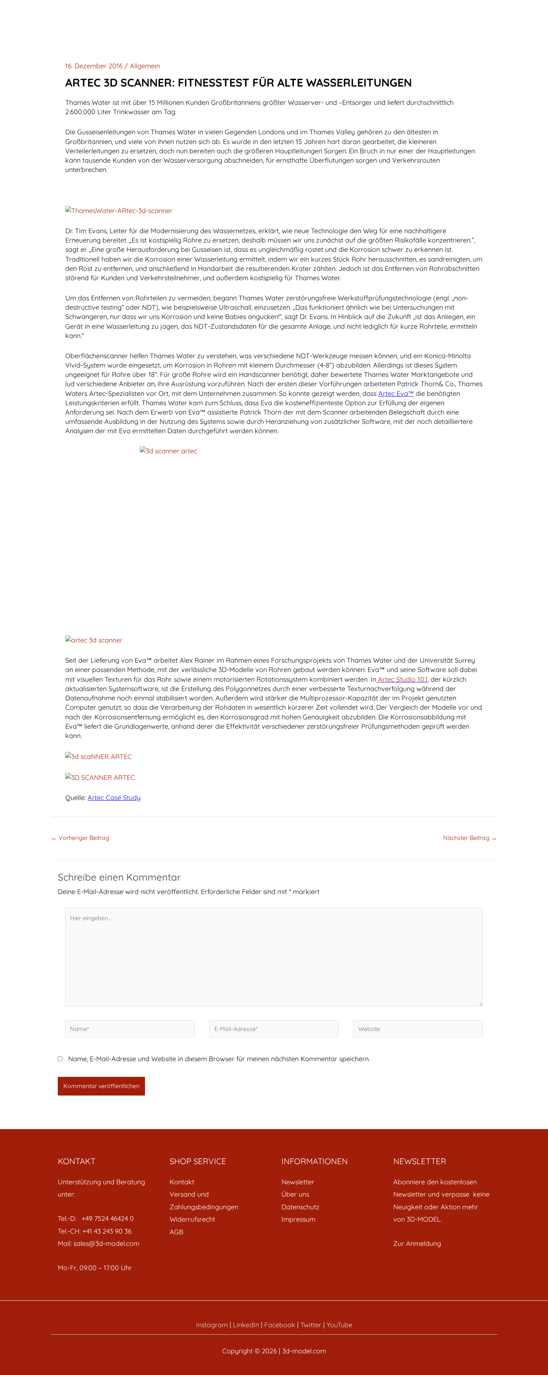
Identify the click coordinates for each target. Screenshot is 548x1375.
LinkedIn (246, 1325)
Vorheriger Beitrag (80, 837)
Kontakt (182, 1182)
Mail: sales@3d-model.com (98, 1243)
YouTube (339, 1325)
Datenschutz (300, 1207)
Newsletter (297, 1182)
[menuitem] (218, 1182)
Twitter (310, 1325)
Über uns (295, 1194)
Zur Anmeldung (417, 1243)
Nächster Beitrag (470, 837)
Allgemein (145, 66)
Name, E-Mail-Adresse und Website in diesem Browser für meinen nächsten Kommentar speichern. (219, 1058)
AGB (176, 1232)
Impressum (298, 1219)
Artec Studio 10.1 (403, 679)
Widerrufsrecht (192, 1219)
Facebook (279, 1325)
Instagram (212, 1325)
